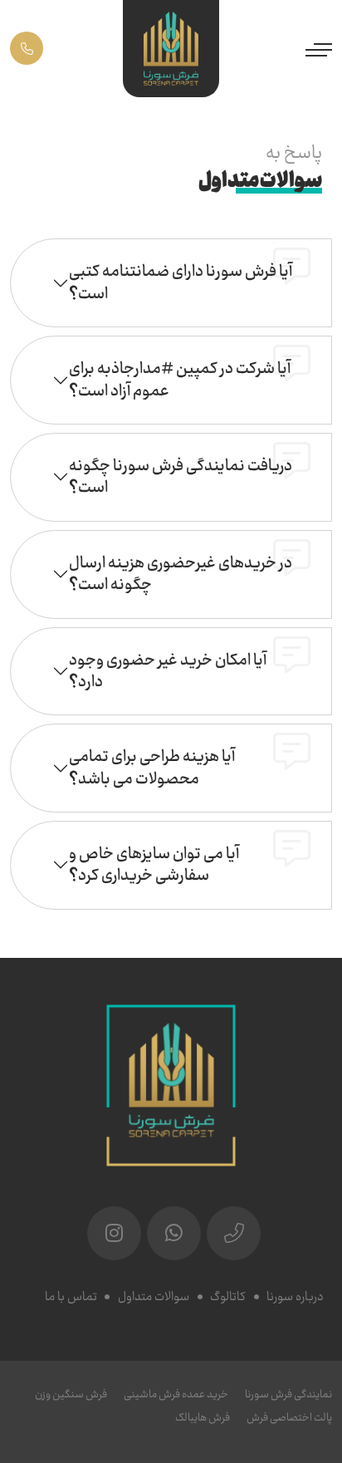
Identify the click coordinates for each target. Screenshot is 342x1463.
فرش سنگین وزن (71, 1394)
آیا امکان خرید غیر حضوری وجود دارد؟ (167, 671)
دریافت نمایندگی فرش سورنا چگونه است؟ (180, 476)
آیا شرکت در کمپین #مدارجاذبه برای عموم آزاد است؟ (180, 379)
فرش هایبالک (202, 1417)
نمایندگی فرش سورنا (288, 1394)
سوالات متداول (153, 1297)
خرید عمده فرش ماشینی (176, 1394)
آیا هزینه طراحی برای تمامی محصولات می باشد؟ (152, 767)
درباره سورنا (295, 1297)
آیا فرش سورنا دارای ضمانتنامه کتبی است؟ (180, 282)
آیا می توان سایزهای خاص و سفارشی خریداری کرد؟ (154, 864)
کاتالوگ (228, 1297)
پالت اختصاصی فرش (289, 1417)
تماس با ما (71, 1297)
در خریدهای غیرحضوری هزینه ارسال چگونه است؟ (180, 573)
